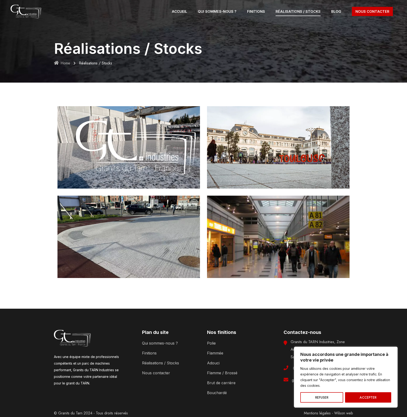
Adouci (213, 363)
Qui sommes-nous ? (160, 343)
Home (65, 63)
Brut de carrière (221, 382)
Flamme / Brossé (222, 373)
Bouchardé (217, 392)
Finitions (149, 353)
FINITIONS (256, 11)
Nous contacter (156, 373)
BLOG (336, 11)
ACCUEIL (179, 11)
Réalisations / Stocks (160, 363)
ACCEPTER (368, 397)
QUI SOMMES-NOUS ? (217, 11)
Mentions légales (317, 413)
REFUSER (321, 397)
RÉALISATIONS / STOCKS (298, 11)
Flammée (215, 353)
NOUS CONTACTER (372, 11)
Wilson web (343, 413)
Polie (211, 343)
